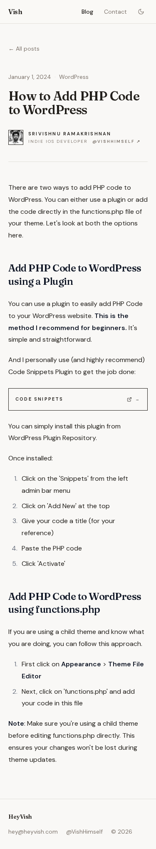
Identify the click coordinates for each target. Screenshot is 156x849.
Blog (87, 11)
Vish (15, 11)
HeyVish (20, 816)
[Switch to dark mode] (141, 11)
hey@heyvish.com (33, 831)
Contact (115, 11)
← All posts (24, 48)
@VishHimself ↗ (116, 141)
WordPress (74, 77)
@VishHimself (84, 831)
